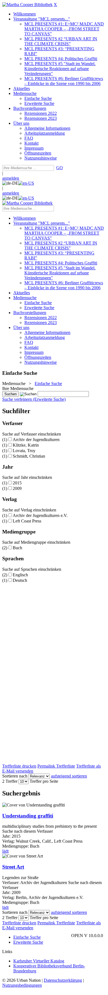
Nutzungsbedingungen (22, 985)
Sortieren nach (14, 776)
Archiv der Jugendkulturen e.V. (40, 515)
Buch (17, 547)
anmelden (10, 178)
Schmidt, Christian (29, 456)
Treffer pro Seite (44, 781)
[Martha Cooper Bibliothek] (27, 4)
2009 (17, 488)
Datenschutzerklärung (63, 980)
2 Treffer (9, 781)
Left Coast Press (27, 521)
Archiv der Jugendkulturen (36, 439)
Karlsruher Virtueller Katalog (38, 961)
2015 (17, 483)
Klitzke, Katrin (26, 445)
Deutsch (20, 580)
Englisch (20, 574)
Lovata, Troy (24, 450)
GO (59, 167)
